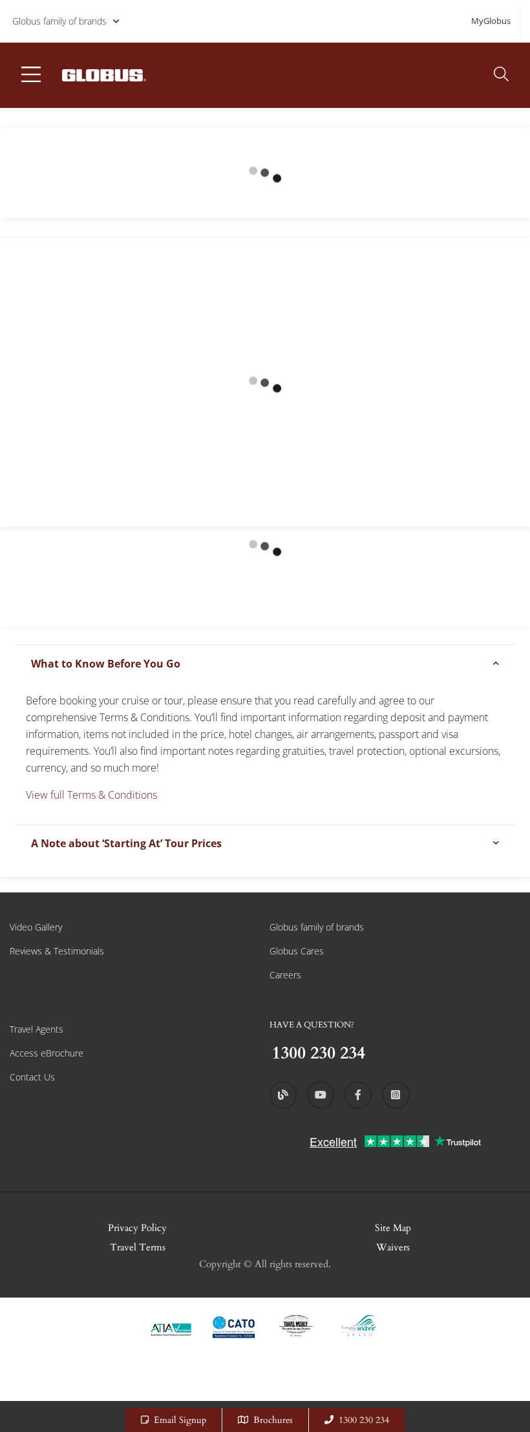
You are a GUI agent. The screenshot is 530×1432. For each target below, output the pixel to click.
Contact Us (32, 1077)
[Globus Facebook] (358, 1094)
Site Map (393, 1227)
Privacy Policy (137, 1227)
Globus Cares (297, 951)
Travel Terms (137, 1247)
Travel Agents (36, 1029)
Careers (285, 975)
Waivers (393, 1247)
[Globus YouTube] (320, 1094)
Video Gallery (36, 927)
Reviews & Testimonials (57, 951)
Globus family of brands (59, 21)
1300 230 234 (364, 1420)
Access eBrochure (46, 1053)
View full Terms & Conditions (91, 795)
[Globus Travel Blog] (283, 1094)
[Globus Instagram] (395, 1094)
